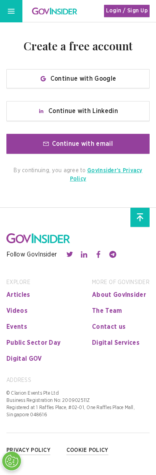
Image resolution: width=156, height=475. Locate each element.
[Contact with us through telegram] (113, 254)
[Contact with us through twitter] (69, 254)
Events (16, 327)
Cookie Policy (87, 450)
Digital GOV (24, 359)
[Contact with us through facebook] (98, 254)
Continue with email (82, 144)
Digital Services (116, 343)
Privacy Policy (28, 450)
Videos (17, 311)
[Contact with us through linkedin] (84, 254)
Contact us (109, 327)
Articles (18, 295)
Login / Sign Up (127, 11)
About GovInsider (119, 295)
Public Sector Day (33, 343)
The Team (107, 311)
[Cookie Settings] (12, 461)
